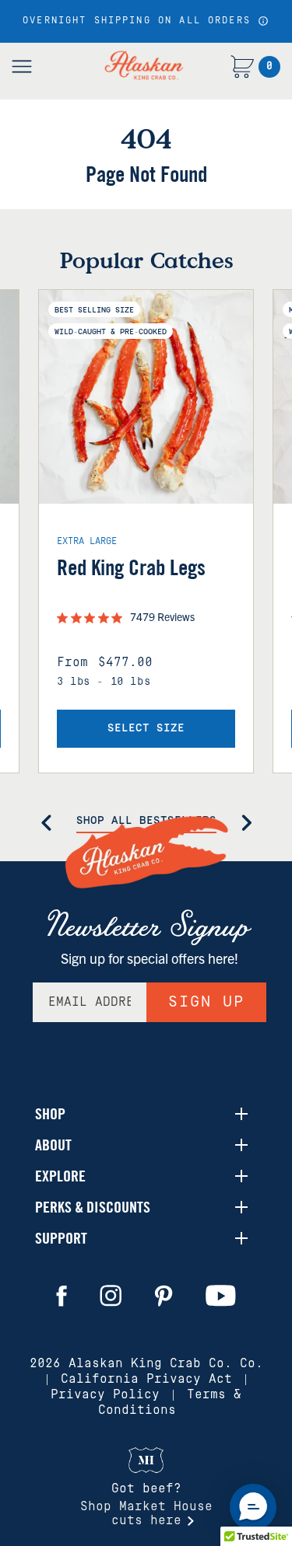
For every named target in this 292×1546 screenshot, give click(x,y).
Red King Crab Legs (131, 568)
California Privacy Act (146, 1379)
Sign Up (206, 1001)
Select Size (146, 728)
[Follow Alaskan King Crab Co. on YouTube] (221, 1296)
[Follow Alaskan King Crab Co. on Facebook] (61, 1296)
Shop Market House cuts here (146, 1513)
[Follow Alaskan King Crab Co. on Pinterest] (163, 1296)
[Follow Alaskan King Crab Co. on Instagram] (110, 1296)
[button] (262, 21)
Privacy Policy (105, 1394)
